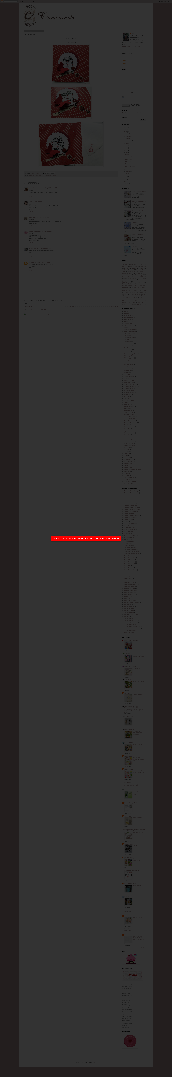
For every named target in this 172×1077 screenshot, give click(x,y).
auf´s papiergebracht (130, 883)
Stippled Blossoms (129, 441)
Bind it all (137, 266)
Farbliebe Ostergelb (137, 817)
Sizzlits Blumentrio (129, 541)
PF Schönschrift (128, 533)
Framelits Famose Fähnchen (131, 501)
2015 (125, 176)
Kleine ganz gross (129, 382)
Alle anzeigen (143, 947)
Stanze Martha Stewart (130, 586)
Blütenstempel (128, 769)
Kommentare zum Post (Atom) (39, 309)
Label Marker (141, 283)
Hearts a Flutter (128, 368)
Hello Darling (127, 370)
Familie (124, 273)
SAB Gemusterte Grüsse (130, 423)
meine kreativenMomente (131, 870)
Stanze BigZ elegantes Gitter (131, 553)
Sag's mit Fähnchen (129, 431)
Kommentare (128, 64)
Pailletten (124, 290)
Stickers (54, 175)
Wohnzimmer (132, 302)
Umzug (141, 297)
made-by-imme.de (129, 790)
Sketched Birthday (129, 437)
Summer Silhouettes (129, 445)
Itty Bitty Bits (127, 378)
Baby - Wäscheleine (130, 166)
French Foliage (128, 350)
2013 (125, 181)
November (128, 136)
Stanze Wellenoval (129, 608)
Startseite (71, 306)
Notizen (127, 289)
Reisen (130, 290)
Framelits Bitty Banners (130, 497)
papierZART (127, 693)
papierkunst (127, 916)
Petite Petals (127, 408)
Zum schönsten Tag (129, 477)
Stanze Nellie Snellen (130, 594)
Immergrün (127, 374)
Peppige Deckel (128, 539)
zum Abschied (136, 246)
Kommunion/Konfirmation (128, 283)
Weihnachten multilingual (139, 191)
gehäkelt (124, 304)
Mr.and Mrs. (127, 396)
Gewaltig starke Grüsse (130, 360)
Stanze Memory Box (129, 588)
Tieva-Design (32, 262)
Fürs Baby (126, 352)
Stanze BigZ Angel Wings (130, 547)
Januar (128, 173)
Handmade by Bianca (130, 666)
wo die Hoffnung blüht (130, 481)
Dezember (128, 134)
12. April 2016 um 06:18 (51, 188)
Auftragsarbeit (134, 264)
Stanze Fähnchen (128, 568)
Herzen (126, 280)
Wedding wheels (128, 459)
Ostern (138, 289)
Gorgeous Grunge (129, 364)
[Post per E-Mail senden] (43, 173)
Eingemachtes (132, 271)
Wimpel (124, 302)
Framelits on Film (128, 519)
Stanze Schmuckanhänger (131, 602)
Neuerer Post (28, 306)
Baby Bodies (128, 164)
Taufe (136, 295)
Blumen (126, 268)
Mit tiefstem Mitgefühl (129, 392)
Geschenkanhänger (132, 276)
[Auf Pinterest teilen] (54, 173)
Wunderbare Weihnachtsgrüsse (132, 469)
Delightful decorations (130, 329)
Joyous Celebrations (129, 380)
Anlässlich (126, 311)
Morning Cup (127, 394)
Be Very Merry (127, 315)
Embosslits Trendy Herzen (131, 493)
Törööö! (126, 455)
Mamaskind (127, 782)
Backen (131, 266)
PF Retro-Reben (128, 531)
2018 (125, 127)
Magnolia (136, 285)
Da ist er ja (135, 845)
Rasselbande (127, 911)
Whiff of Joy (139, 301)
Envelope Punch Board (130, 495)
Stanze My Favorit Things (130, 592)
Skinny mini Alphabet (129, 439)
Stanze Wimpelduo (129, 610)
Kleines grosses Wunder (130, 384)
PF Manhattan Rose (129, 527)
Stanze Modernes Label (130, 590)
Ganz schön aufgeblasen (130, 354)
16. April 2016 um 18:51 (43, 262)
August (128, 143)
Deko (137, 270)
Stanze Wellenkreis (129, 606)
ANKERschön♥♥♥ (137, 642)
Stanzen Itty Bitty (128, 618)
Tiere (142, 295)
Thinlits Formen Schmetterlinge (132, 629)
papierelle (127, 653)
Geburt (128, 275)
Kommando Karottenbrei (131, 706)
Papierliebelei (128, 756)
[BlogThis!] (48, 173)
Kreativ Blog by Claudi (130, 803)
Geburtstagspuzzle (129, 358)
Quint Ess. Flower (128, 412)
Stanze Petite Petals (129, 600)
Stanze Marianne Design (130, 584)
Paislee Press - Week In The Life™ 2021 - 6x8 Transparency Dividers (138, 938)
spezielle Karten (138, 304)
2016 (125, 132)
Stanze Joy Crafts (128, 576)
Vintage (140, 299)
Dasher (126, 327)
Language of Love (129, 388)
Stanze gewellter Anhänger (131, 614)
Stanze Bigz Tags (128, 556)
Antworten (31, 196)
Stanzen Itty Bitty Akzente (130, 620)
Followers (130, 273)
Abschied (124, 263)
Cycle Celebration (129, 325)
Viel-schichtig (127, 457)
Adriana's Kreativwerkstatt (36, 188)
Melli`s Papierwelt (129, 897)
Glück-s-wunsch (128, 362)
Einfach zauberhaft (129, 337)
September (129, 141)
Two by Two (127, 453)
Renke (136, 290)
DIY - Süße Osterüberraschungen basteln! (138, 793)
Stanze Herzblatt (128, 574)
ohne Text (130, 304)
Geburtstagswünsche (138, 694)
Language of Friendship (130, 386)
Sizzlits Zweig (127, 543)
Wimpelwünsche (128, 461)
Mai (127, 150)
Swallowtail (127, 447)
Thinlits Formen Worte (130, 630)
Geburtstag (45, 175)
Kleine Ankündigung (137, 917)
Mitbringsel (125, 287)
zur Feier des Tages (129, 483)
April (127, 152)
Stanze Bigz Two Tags (130, 558)
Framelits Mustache (129, 513)
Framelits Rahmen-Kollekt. (131, 515)
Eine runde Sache (129, 335)
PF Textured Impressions (130, 535)
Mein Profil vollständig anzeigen (131, 46)
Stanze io (126, 616)
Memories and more (130, 929)
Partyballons (127, 404)
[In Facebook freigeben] (52, 173)
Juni (127, 148)
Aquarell (124, 264)
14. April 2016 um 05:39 (43, 217)
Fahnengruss (127, 341)
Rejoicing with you (129, 414)
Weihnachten (126, 301)
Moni (133, 33)
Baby (124, 266)
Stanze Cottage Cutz (129, 562)
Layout (124, 285)
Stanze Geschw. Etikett (130, 570)
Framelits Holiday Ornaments (132, 509)
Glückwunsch (143, 276)
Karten (49, 175)
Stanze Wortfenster (129, 612)
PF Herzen (127, 525)
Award (142, 264)
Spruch (124, 294)
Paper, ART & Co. (129, 743)
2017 (125, 129)
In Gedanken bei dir (129, 376)
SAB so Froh (127, 429)
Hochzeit (133, 280)
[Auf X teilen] (50, 173)
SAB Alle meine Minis (129, 416)
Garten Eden (127, 930)
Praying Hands (128, 410)
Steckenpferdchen (135, 294)
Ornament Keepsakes (130, 400)
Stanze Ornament (128, 596)
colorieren (140, 302)
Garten (144, 273)
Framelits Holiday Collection (131, 507)
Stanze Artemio (128, 545)
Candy (141, 268)
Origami (132, 289)
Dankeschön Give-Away (138, 211)
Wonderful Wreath (129, 463)
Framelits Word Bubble (130, 517)
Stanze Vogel (127, 604)
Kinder (140, 282)
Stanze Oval (127, 598)
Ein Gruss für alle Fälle (130, 331)
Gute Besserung (142, 278)
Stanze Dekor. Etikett (129, 564)
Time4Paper (127, 816)
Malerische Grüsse (129, 390)
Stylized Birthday (128, 443)
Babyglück (126, 313)
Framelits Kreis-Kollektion (131, 511)
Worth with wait (128, 467)
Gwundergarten (128, 844)
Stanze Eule (127, 566)
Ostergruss (127, 402)
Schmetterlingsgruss (129, 433)
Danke (131, 270)
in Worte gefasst (128, 479)
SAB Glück (127, 425)
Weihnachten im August (138, 718)
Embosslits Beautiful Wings (35, 175)
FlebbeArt (127, 910)
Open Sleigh (127, 398)
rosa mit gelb (128, 154)
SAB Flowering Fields (129, 418)
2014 (125, 179)
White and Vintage (129, 729)
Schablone (126, 292)
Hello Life (126, 372)
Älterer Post (114, 306)
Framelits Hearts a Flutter (130, 505)
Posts (126, 61)
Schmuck (134, 292)
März (127, 169)
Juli (127, 145)
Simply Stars (127, 435)
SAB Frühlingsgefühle (130, 421)
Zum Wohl (126, 475)
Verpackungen (126, 299)
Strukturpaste (128, 295)
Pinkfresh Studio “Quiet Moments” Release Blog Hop (138, 759)
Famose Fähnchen (129, 344)
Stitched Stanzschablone (130, 622)
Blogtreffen (143, 266)
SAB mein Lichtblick (129, 427)
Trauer (133, 297)
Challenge (124, 269)
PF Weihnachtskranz (129, 537)
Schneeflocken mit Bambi (139, 201)
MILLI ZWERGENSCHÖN (131, 640)
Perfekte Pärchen (128, 406)
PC (144, 289)
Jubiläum (142, 280)
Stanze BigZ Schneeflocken (131, 551)
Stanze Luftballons (129, 582)
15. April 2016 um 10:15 (45, 248)
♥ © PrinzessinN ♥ (129, 935)
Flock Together (128, 348)
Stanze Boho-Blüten (129, 560)
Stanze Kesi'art (128, 578)
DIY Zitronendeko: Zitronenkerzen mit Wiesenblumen (137, 733)
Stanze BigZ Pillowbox (130, 549)
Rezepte (144, 290)
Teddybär (134, 222)
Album (131, 263)
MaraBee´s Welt (128, 716)
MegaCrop (142, 285)
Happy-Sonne (32, 217)
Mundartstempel (135, 287)
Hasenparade (127, 366)
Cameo (134, 268)
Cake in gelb (128, 157)
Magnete (130, 285)
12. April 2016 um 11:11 (39, 201)
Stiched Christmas (137, 885)
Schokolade (141, 292)
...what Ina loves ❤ (129, 680)
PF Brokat (126, 521)
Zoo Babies (127, 473)
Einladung (141, 271)
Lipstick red (128, 161)
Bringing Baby (127, 321)
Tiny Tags (126, 451)
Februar (128, 171)
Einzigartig (127, 339)
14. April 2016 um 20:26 (45, 231)
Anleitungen (139, 263)
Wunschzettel (127, 471)
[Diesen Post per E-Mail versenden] (46, 173)
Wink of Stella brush (129, 632)
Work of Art (127, 465)
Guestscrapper (133, 278)
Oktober (128, 138)
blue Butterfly (128, 159)
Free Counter (125, 113)
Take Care (126, 449)
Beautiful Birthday (128, 317)
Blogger (94, 1062)
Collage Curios (128, 323)
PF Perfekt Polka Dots (130, 529)
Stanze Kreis (127, 580)
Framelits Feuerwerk (129, 503)
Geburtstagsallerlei (129, 356)
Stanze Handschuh (129, 572)
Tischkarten (125, 297)
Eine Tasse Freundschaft (130, 333)
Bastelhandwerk (33, 248)
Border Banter (127, 319)
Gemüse (124, 276)
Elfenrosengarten (34, 231)
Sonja (30, 201)
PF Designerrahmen (129, 523)
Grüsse (126, 278)
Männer (144, 287)
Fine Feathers (127, 346)
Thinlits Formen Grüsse (130, 624)
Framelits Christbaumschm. (131, 499)
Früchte (138, 273)
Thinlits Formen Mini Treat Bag (132, 626)
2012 (125, 183)
